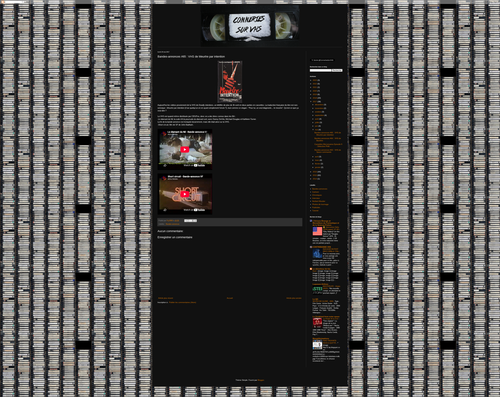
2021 (315, 87)
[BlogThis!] (188, 220)
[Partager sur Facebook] (193, 220)
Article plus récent (165, 298)
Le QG (315, 299)
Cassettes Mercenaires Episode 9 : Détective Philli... (328, 145)
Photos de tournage (320, 204)
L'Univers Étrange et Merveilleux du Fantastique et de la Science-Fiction (326, 223)
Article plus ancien (293, 298)
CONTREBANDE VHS (322, 247)
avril (317, 157)
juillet (317, 122)
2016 (315, 172)
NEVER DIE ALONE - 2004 (323, 301)
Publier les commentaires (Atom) (182, 302)
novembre (319, 108)
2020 (315, 91)
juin (316, 126)
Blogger (261, 380)
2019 (315, 94)
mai (316, 130)
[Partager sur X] (190, 220)
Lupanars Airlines (320, 284)
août (317, 119)
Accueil (230, 298)
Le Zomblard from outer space (326, 317)
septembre (319, 115)
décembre (319, 105)
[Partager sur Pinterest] (195, 220)
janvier (318, 167)
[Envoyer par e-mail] (185, 220)
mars (317, 160)
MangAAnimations (321, 338)
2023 (315, 80)
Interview (316, 198)
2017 (315, 102)
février (318, 164)
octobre (318, 112)
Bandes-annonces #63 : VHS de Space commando (327, 151)
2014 (315, 179)
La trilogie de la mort (331, 319)
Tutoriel (315, 211)
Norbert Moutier (318, 201)
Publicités (316, 207)
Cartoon (315, 192)
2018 (315, 98)
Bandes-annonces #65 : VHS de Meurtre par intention (327, 134)
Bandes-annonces (172, 224)
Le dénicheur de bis (321, 269)
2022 (315, 84)
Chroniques (317, 195)
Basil (315, 271)
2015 (315, 175)
